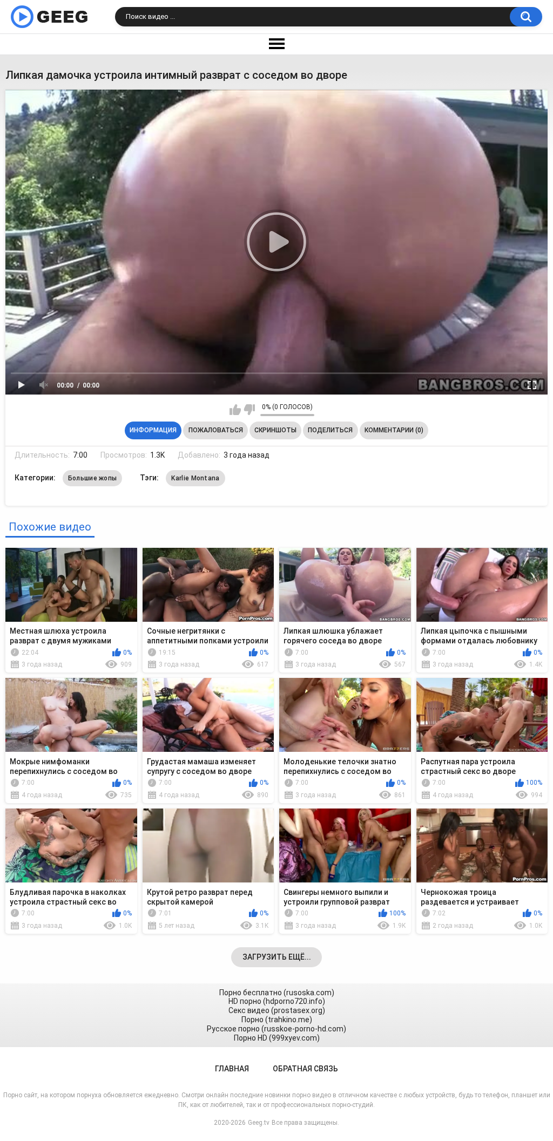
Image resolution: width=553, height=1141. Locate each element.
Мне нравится (235, 409)
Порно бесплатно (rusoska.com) (276, 992)
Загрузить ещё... (276, 957)
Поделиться (330, 430)
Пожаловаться (215, 430)
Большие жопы (92, 478)
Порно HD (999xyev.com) (277, 1038)
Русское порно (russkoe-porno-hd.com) (276, 1028)
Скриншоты (275, 430)
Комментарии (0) (394, 430)
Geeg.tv (258, 1122)
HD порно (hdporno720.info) (276, 1001)
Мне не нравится (249, 409)
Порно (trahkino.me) (276, 1019)
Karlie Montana (195, 478)
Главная (232, 1068)
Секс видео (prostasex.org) (276, 1010)
